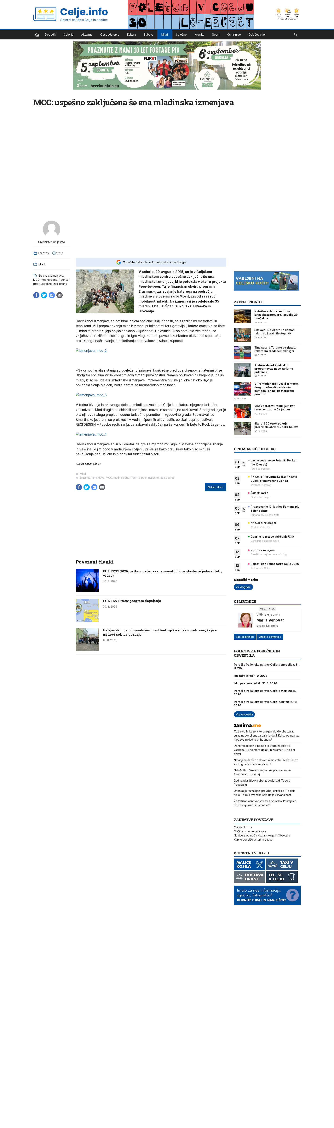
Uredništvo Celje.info (51, 242)
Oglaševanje (257, 34)
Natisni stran (215, 487)
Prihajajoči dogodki (255, 448)
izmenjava (56, 275)
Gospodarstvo (109, 34)
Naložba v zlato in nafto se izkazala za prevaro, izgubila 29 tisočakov (276, 314)
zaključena (60, 283)
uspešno (46, 283)
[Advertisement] (151, 236)
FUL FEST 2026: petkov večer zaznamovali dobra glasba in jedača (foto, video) (162, 573)
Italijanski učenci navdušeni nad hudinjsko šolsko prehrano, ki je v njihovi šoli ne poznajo (160, 632)
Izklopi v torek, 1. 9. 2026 (251, 675)
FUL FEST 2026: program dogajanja (132, 601)
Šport (215, 34)
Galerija (68, 34)
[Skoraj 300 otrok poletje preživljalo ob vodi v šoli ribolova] (242, 428)
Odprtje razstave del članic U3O (272, 536)
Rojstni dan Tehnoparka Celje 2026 (274, 563)
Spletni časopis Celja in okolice (37, 34)
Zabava (148, 34)
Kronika (199, 34)
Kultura (131, 34)
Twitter (44, 295)
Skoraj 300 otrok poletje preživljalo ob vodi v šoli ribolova (276, 425)
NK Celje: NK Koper (263, 522)
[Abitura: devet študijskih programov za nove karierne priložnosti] (242, 370)
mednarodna (49, 279)
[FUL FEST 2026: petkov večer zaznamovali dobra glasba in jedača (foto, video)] (87, 591)
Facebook (36, 295)
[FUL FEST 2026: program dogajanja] (87, 621)
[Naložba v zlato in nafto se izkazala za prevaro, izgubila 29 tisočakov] (242, 316)
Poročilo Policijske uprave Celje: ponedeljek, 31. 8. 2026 (266, 666)
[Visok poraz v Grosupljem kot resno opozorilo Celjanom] (242, 411)
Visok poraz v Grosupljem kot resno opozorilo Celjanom (274, 407)
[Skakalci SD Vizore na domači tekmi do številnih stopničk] (242, 335)
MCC (36, 279)
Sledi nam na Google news (52, 295)
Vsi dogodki (243, 587)
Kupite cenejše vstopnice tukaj (253, 839)
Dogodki (50, 34)
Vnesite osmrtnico (269, 636)
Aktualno (87, 34)
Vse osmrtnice (245, 636)
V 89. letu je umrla (268, 614)
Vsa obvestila (244, 714)
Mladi (164, 34)
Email (59, 295)
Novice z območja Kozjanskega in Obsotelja (262, 835)
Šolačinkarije (259, 493)
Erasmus (43, 275)
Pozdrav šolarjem (262, 550)
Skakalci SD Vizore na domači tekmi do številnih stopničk (274, 331)
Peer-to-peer (139, 477)
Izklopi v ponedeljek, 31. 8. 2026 (255, 683)
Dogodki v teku (246, 580)
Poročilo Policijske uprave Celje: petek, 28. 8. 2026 (265, 692)
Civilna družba (243, 827)
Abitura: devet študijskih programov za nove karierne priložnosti (273, 368)
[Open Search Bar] (295, 34)
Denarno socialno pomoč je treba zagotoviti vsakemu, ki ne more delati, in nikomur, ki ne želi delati (264, 749)
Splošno (181, 34)
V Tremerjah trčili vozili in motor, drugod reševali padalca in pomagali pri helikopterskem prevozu (276, 389)
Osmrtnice (234, 34)
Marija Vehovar (270, 620)
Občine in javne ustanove (250, 831)
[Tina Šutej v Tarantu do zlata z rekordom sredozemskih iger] (242, 352)
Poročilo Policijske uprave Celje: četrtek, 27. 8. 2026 (265, 703)
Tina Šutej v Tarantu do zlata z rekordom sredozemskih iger (275, 349)
